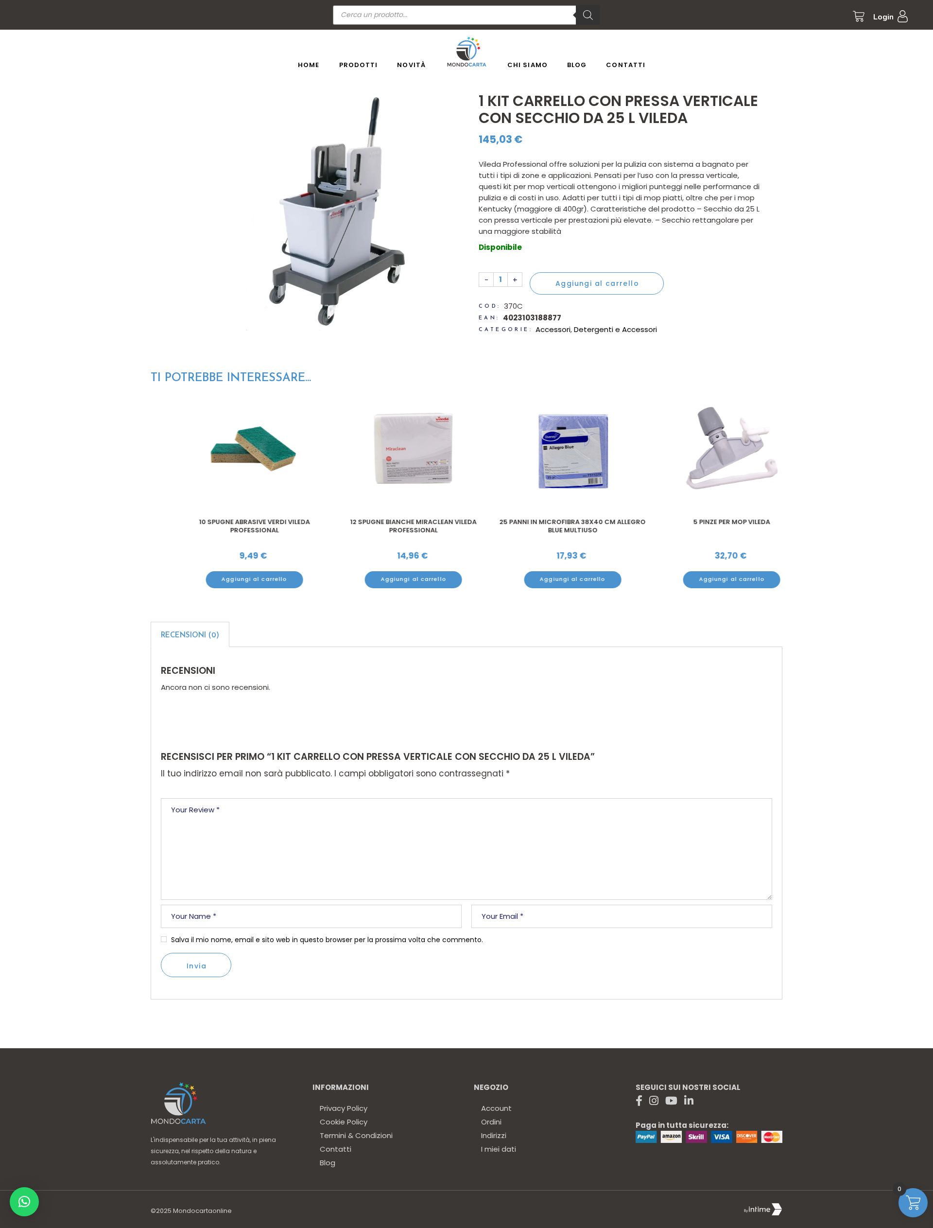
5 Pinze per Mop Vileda (705, 521)
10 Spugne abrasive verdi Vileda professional (228, 526)
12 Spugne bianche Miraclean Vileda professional (387, 526)
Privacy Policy (343, 1108)
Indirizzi (493, 1135)
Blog (327, 1163)
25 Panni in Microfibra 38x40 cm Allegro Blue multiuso (546, 526)
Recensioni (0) (190, 635)
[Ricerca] (588, 15)
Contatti (335, 1149)
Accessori (553, 329)
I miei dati (498, 1149)
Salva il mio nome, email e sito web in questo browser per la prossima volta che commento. (327, 940)
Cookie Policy (343, 1122)
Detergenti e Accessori (615, 329)
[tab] (190, 634)
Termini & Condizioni (356, 1135)
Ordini (491, 1122)
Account (496, 1108)
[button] (24, 1201)
